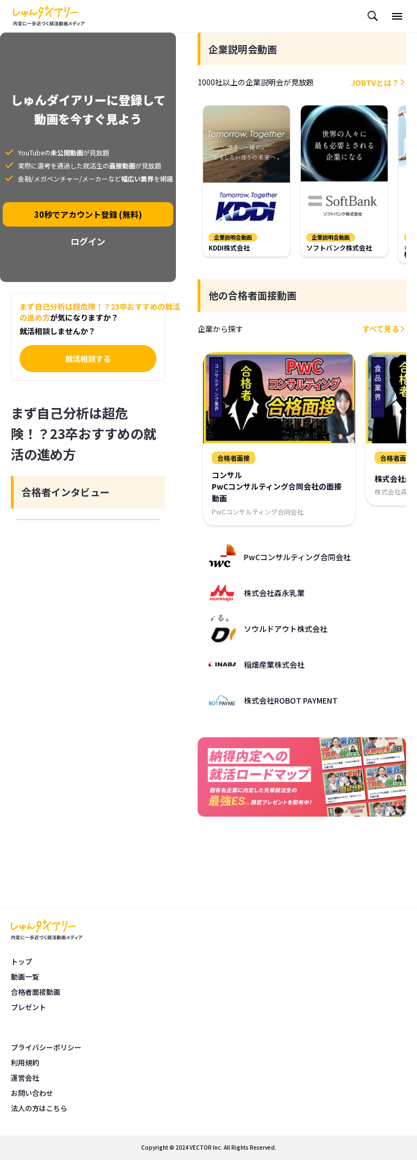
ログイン (88, 241)
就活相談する (88, 358)
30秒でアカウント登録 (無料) (88, 214)
